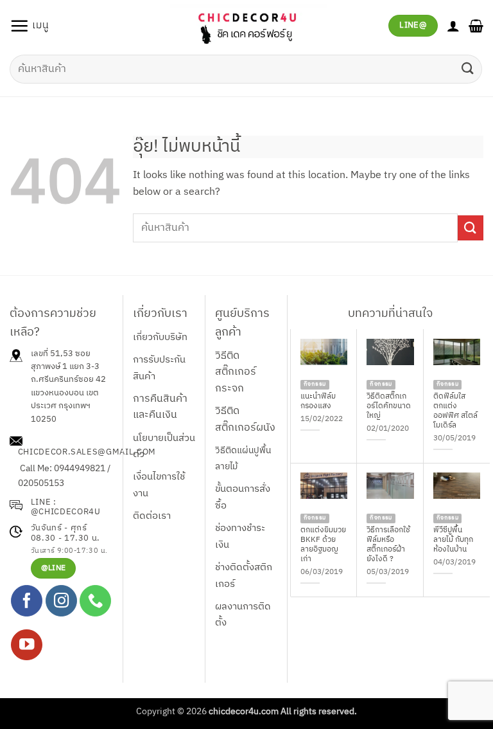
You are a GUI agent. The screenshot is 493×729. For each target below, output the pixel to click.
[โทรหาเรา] (95, 600)
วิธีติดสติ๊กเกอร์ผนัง (245, 419)
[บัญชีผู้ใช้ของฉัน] (453, 26)
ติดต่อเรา (152, 516)
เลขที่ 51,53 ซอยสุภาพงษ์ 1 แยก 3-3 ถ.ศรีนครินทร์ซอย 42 (68, 367)
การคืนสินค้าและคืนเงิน (160, 407)
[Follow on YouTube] (26, 645)
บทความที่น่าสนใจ (390, 313)
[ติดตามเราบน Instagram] (61, 600)
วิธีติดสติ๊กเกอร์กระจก (235, 372)
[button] (29, 26)
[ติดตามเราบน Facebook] (26, 600)
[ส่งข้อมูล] (468, 69)
